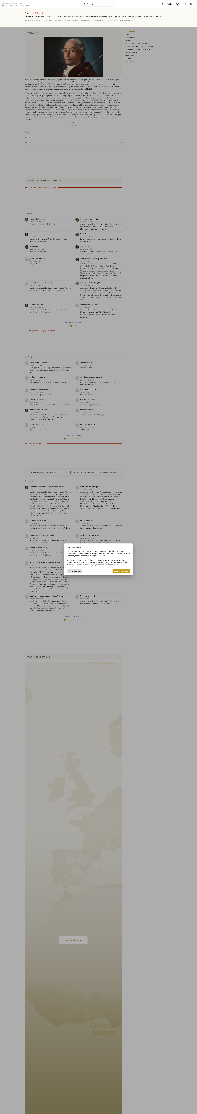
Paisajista (113, 21)
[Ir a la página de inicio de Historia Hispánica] (24, 3)
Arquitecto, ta (86, 21)
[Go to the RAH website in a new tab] (9, 3)
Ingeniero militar (100, 21)
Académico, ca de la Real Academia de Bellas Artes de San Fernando (51, 21)
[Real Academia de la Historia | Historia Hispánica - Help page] (177, 4)
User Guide (167, 4)
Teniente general (126, 21)
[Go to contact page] (184, 4)
